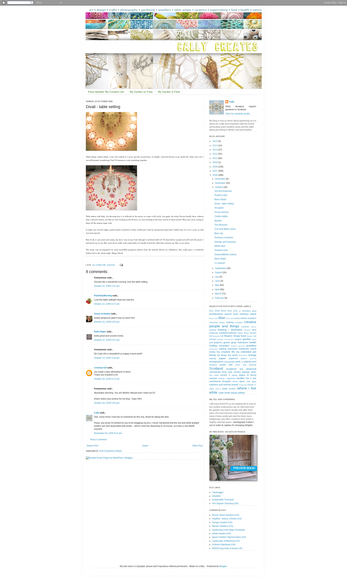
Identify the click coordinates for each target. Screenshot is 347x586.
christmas (213, 322)
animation (246, 311)
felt (210, 336)
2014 (215, 145)
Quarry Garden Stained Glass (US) (229, 537)
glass (254, 339)
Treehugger (218, 492)
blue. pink (230, 318)
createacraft (100, 367)
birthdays (244, 314)
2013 (215, 149)
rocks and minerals (245, 365)
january (241, 346)
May (217, 285)
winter (227, 393)
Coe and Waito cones (225, 229)
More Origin (220, 258)
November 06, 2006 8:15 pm (108, 433)
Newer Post (92, 445)
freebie (250, 336)
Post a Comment (98, 439)
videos (218, 389)
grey (233, 342)
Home (145, 445)
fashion (253, 333)
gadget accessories (225, 339)
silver (253, 372)
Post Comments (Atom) (110, 451)
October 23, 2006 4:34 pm (106, 358)
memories (232, 349)
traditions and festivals (220, 384)
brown (244, 318)
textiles (241, 378)
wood (234, 392)
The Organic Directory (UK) (225, 503)
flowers (228, 335)
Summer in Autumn (224, 237)
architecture (216, 313)
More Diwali (220, 199)
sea (241, 369)
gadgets (238, 339)
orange (252, 355)
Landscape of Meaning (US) (226, 541)
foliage (237, 336)
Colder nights (221, 216)
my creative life (99, 265)
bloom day (213, 318)
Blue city (219, 233)
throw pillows (239, 381)
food (243, 335)
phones (253, 359)
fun (255, 336)
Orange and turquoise (225, 242)
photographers (216, 361)
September (220, 268)
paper (222, 358)
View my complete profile (237, 113)
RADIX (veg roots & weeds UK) (227, 548)
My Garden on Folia (141, 91)
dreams (247, 330)
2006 (215, 175)
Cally (96, 412)
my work (233, 355)
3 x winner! (220, 263)
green (226, 342)
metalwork (244, 349)
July (217, 277)
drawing (212, 330)
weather (232, 389)
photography (229, 362)
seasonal (111, 265)
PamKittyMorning (103, 295)
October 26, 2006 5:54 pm (106, 403)
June (217, 281)
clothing (230, 322)
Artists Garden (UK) (221, 533)
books (237, 318)
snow (216, 375)
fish (222, 336)
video (211, 389)
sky (211, 375)
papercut (233, 358)
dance (253, 327)
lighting (222, 349)
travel (235, 384)
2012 (215, 154)
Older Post (197, 445)
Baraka (218, 220)
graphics (218, 342)
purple (223, 365)
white (213, 392)
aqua (254, 311)
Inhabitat (216, 496)
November (220, 183)
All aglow (219, 208)
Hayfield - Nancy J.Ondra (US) (227, 518)
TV (255, 385)
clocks (222, 322)
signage (246, 372)
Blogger (223, 566)
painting (212, 358)
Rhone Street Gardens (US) (225, 515)
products (213, 365)
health (252, 342)
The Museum (221, 225)
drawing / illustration (230, 329)
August (218, 272)
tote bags (251, 381)
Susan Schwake (102, 313)
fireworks (216, 336)
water (225, 388)
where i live (246, 388)
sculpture (231, 368)
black (253, 313)
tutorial (250, 385)
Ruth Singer (100, 331)
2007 (215, 171)
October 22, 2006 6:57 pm (106, 340)
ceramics (251, 318)
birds (235, 314)
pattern (244, 358)
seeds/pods (215, 372)
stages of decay (247, 375)
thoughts (226, 381)
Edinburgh (213, 333)
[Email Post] (121, 265)
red (230, 364)
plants (247, 361)
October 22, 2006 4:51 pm (106, 286)
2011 (215, 158)
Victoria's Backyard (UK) (224, 544)
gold (211, 342)
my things (222, 355)
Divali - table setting (224, 203)
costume (239, 322)
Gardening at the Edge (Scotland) (228, 530)
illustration (224, 346)
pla (242, 362)
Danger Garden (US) (222, 522)
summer (213, 378)
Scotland (216, 368)
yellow (241, 392)
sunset (221, 378)
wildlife (221, 393)
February (219, 298)
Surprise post (221, 250)
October (219, 187)
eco (254, 329)
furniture (213, 339)
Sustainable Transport (223, 499)
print (254, 361)
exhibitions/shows (228, 333)
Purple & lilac (221, 195)
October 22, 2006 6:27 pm (106, 304)
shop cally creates (231, 372)
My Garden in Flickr (169, 91)
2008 (215, 166)
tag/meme (231, 378)
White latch (220, 246)
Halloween (242, 342)
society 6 (225, 375)
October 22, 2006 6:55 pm (106, 322)
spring (234, 375)
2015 (215, 141)
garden (247, 339)
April (217, 289)
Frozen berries (222, 212)
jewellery (251, 345)
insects (234, 346)
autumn (228, 314)
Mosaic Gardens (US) (222, 526)
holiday (213, 345)
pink (238, 361)
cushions (245, 326)
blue (222, 318)
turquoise (243, 385)
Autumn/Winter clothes (226, 254)
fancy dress (243, 333)
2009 (215, 162)
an (240, 311)
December (220, 179)
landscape (213, 349)
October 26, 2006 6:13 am (106, 379)
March (218, 293)
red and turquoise (223, 191)
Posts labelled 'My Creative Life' (106, 91)
